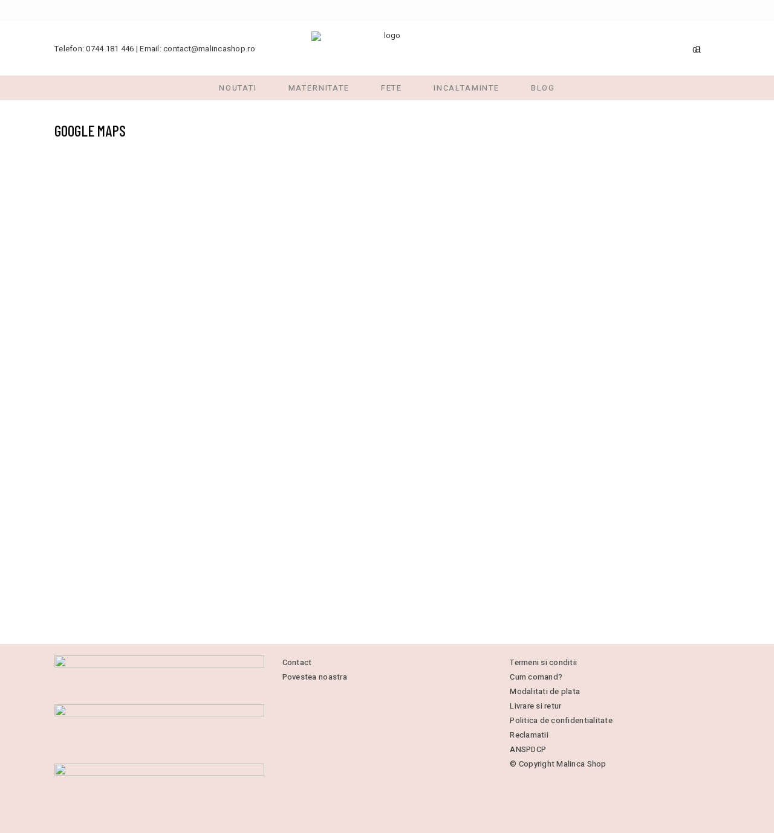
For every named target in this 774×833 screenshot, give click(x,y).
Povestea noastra (314, 677)
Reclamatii (529, 735)
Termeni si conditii (543, 662)
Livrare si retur (535, 706)
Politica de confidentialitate (561, 720)
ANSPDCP (528, 749)
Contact (297, 662)
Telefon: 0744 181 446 (94, 48)
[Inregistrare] (714, 47)
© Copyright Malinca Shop (558, 764)
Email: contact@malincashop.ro (197, 48)
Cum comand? (536, 677)
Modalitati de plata (545, 691)
